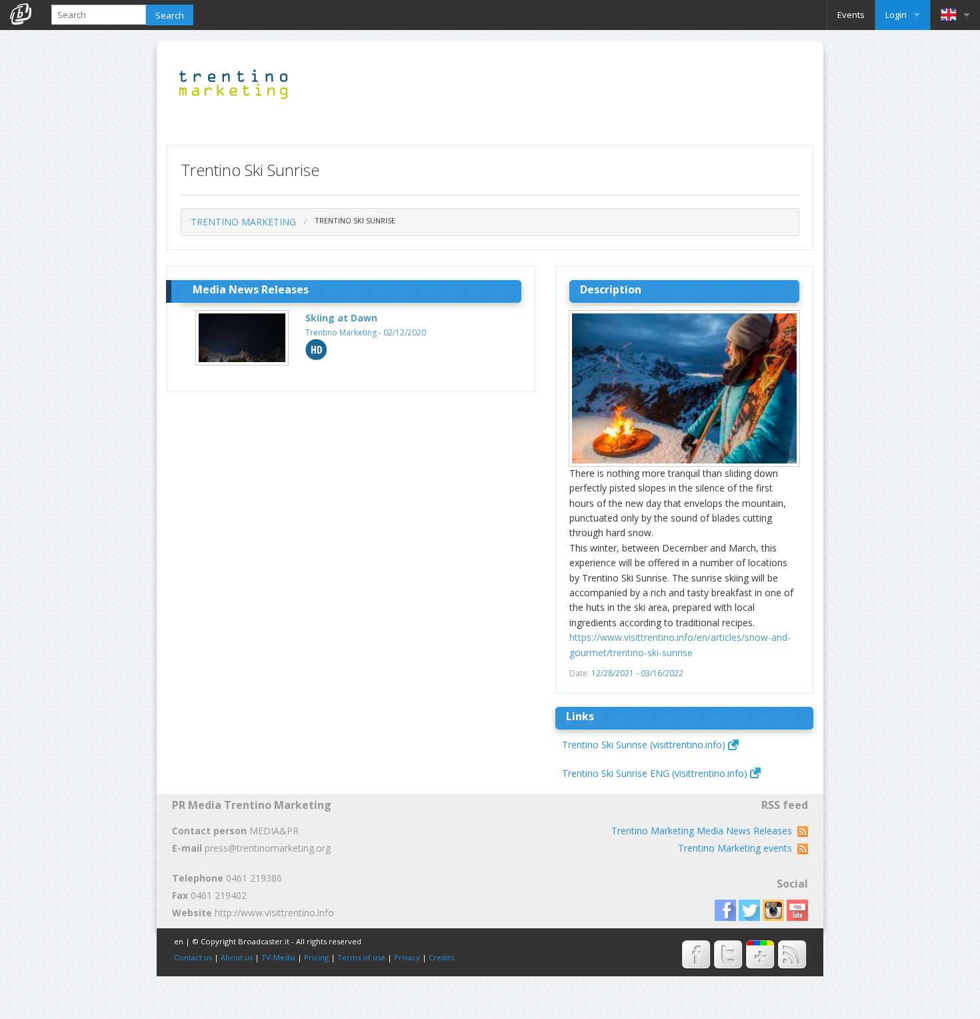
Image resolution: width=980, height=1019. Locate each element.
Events (851, 15)
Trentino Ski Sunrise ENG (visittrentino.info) (654, 773)
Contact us (193, 957)
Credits (441, 957)
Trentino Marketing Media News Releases (704, 830)
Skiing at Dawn (341, 317)
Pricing (316, 957)
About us (237, 957)
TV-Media (278, 957)
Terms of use (361, 957)
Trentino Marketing (243, 221)
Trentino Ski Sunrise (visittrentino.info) (643, 744)
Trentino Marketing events (737, 848)
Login (896, 15)
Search (169, 15)
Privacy (407, 957)
